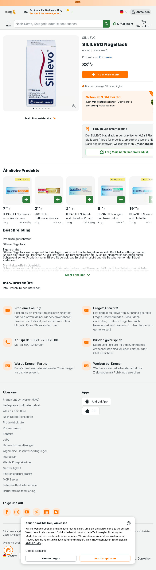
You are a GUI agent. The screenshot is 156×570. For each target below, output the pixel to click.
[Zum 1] (33, 108)
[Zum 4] (42, 108)
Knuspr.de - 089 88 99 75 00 (36, 340)
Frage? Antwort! (105, 308)
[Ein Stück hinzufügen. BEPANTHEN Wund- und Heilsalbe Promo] (89, 199)
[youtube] (26, 512)
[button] (140, 12)
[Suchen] (106, 24)
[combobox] (58, 24)
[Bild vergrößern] (74, 106)
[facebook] (7, 512)
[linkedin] (46, 512)
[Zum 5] (45, 108)
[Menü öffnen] (8, 24)
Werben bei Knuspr (107, 363)
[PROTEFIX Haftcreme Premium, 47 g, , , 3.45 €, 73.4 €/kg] (49, 190)
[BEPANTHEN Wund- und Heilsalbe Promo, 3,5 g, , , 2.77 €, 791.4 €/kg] (80, 190)
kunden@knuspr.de (108, 340)
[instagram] (17, 512)
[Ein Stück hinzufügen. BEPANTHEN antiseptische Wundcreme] (26, 199)
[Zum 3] (39, 108)
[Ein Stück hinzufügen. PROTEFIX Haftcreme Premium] (58, 199)
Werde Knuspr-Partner (31, 363)
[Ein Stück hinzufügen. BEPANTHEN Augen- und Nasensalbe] (121, 199)
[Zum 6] (48, 108)
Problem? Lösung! (27, 308)
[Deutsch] (123, 12)
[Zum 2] (36, 108)
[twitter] (36, 512)
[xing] (56, 512)
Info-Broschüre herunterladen (22, 287)
